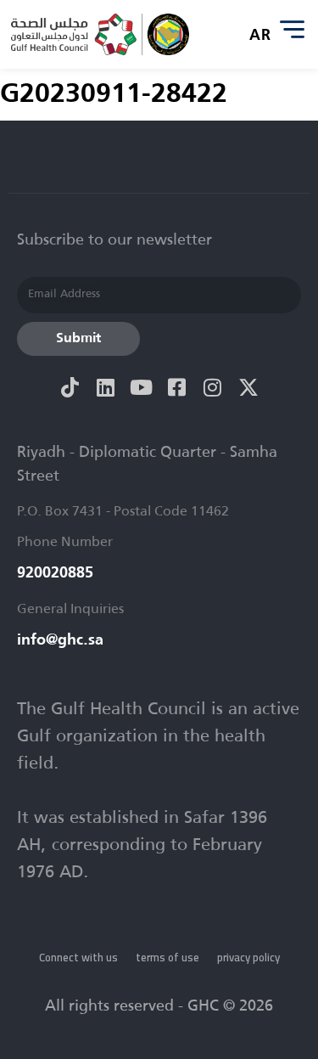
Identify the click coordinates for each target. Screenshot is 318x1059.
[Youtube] (141, 387)
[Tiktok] (70, 387)
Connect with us (78, 957)
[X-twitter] (248, 387)
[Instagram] (213, 387)
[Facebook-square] (177, 387)
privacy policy (248, 957)
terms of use (167, 957)
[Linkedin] (106, 387)
